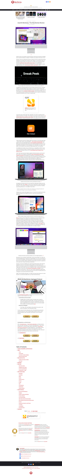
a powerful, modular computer (29, 90)
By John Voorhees (31, 24)
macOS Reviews (43, 412)
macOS (33, 412)
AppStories (23, 450)
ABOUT (23, 462)
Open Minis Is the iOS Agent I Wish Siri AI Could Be (31, 17)
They (39, 223)
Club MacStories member (23, 294)
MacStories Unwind (37, 450)
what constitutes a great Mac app (36, 142)
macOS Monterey (37, 412)
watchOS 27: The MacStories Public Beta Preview (41, 17)
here (39, 441)
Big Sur (17, 217)
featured (30, 412)
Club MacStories (26, 424)
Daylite (28, 415)
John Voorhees (21, 448)
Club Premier (21, 338)
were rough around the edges (37, 141)
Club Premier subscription (32, 324)
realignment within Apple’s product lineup (27, 62)
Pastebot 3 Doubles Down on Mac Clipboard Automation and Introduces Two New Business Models (20, 17)
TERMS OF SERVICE (37, 462)
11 (31, 411)
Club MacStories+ (23, 324)
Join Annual (27, 316)
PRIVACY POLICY (32, 462)
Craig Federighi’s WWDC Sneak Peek (31, 65)
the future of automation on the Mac (33, 268)
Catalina (26, 184)
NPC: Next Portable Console (41, 451)
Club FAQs (45, 441)
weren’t (41, 223)
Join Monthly (35, 316)
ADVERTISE (27, 462)
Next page (34, 411)
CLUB (25, 462)
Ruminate (20, 451)
